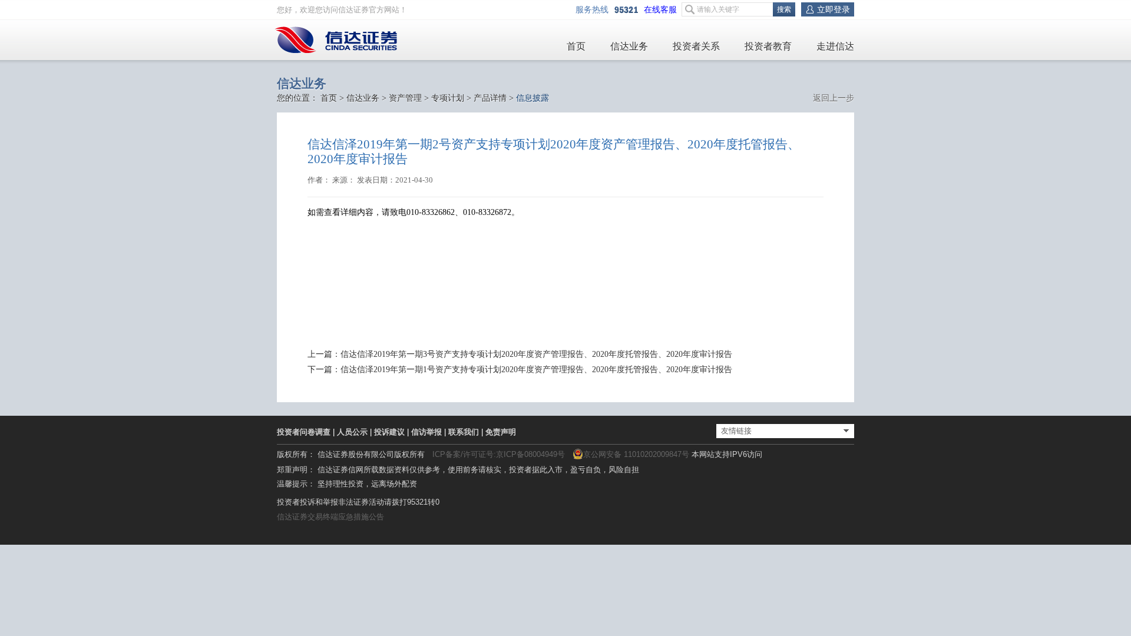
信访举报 (426, 432)
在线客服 (663, 9)
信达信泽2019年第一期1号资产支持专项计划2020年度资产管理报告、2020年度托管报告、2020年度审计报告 (536, 369)
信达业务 (629, 46)
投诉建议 (389, 432)
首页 (576, 46)
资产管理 (405, 98)
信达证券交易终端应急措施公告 (330, 516)
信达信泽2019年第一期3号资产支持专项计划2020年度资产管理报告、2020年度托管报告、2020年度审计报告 (536, 354)
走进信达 (835, 46)
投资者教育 (768, 46)
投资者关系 (696, 46)
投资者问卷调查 (303, 432)
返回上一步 (833, 98)
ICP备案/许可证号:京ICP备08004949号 (498, 454)
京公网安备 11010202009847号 (636, 454)
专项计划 (447, 98)
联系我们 (463, 432)
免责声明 (500, 432)
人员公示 (352, 432)
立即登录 (833, 9)
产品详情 (490, 98)
